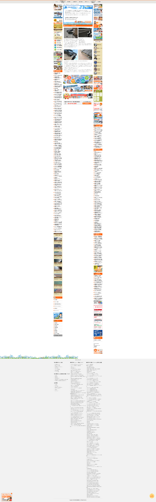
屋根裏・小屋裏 (89, 428)
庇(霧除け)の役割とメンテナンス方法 (57, 126)
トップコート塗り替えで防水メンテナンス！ (58, 229)
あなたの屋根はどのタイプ (90, 366)
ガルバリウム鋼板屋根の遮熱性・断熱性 (98, 136)
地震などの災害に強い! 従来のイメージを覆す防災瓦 (93, 438)
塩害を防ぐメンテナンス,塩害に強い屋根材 (58, 180)
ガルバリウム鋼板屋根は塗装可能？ (98, 134)
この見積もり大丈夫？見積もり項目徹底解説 (98, 245)
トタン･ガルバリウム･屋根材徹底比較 (58, 192)
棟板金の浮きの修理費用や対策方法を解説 (58, 86)
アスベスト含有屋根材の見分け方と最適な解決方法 (93, 439)
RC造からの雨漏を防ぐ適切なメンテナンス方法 (93, 445)
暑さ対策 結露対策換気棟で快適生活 (57, 152)
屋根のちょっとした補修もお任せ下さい (76, 371)
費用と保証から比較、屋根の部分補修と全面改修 (98, 160)
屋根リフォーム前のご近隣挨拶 (75, 372)
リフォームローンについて (74, 399)
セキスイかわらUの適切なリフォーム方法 (92, 373)
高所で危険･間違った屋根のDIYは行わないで (92, 446)
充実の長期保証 (57, 370)
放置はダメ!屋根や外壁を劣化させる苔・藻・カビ (58, 182)
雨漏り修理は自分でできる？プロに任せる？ (58, 82)
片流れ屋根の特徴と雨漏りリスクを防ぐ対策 (58, 143)
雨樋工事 (98, 55)
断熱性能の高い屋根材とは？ (57, 220)
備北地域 (56, 330)
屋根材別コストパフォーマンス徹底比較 (58, 175)
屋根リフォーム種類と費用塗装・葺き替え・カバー (98, 169)
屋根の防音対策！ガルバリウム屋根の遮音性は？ (98, 146)
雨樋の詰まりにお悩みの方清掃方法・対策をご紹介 (98, 284)
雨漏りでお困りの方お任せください (75, 370)
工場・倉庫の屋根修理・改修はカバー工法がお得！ (98, 280)
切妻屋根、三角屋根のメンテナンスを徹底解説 (58, 145)
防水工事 (98, 58)
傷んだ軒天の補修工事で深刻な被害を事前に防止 (58, 97)
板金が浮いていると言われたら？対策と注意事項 (98, 255)
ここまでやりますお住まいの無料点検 (93, 2)
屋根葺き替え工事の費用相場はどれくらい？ (98, 158)
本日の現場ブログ (57, 378)
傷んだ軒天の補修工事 (90, 453)
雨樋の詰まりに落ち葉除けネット (75, 419)
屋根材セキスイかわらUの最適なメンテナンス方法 (98, 188)
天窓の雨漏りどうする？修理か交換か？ (58, 217)
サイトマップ (57, 310)
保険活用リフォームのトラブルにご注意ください (98, 261)
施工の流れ (81, 1)
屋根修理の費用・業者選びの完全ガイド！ (58, 77)
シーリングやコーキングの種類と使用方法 (58, 129)
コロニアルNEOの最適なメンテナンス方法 (98, 190)
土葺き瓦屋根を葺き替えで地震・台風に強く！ (58, 120)
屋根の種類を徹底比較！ (96, 166)
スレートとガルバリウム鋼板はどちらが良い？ (98, 127)
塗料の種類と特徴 (89, 371)
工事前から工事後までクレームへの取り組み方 (98, 243)
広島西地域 (56, 327)
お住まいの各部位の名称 (58, 75)
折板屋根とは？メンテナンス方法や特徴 (98, 179)
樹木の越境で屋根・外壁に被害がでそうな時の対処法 (98, 259)
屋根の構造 (56, 88)
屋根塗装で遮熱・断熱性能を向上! (98, 223)
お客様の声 (75, 1)
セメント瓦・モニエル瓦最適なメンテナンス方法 (58, 117)
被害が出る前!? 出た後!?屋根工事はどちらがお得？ (98, 247)
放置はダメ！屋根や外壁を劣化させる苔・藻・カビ (93, 478)
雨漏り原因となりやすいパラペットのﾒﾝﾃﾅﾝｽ (58, 106)
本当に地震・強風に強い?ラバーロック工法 (58, 135)
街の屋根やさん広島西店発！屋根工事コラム (60, 380)
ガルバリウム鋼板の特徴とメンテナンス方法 (58, 199)
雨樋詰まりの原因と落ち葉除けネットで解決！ (98, 286)
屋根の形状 (56, 141)
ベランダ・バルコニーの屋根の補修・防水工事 (77, 384)
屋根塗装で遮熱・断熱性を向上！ (91, 432)
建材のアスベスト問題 (58, 168)
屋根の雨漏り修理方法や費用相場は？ (58, 208)
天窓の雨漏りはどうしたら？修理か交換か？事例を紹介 (94, 408)
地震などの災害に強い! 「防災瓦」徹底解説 (98, 214)
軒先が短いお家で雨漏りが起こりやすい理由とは (58, 164)
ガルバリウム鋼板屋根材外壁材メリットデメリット (98, 144)
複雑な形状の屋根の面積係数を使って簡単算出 (58, 139)
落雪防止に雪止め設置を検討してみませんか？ (77, 413)
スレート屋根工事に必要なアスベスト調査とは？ (58, 226)
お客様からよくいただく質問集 (91, 372)
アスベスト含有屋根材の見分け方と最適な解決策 (58, 166)
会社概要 (99, 1)
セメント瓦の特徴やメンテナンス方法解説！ (58, 115)
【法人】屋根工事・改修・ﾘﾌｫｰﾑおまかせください (98, 296)
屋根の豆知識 (57, 173)
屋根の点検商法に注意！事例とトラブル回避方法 (98, 253)
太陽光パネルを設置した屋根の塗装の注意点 (98, 181)
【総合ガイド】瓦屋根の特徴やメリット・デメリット (94, 393)
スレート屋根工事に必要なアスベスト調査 (92, 440)
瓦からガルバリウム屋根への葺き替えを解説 (98, 132)
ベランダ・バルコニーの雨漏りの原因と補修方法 (58, 113)
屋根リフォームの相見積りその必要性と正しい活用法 (98, 238)
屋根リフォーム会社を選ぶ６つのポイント (98, 198)
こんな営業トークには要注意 (98, 249)
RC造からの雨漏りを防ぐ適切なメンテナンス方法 (58, 211)
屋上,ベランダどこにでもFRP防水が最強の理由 (58, 108)
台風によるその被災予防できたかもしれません (98, 202)
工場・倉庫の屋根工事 (98, 290)
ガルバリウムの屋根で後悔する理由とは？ (58, 195)
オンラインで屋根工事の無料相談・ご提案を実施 (98, 236)
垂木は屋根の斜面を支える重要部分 (75, 404)
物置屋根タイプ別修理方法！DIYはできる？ (98, 276)
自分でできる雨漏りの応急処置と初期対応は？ (98, 225)
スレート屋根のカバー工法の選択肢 (98, 171)
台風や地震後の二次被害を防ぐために (98, 208)
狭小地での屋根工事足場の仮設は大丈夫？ (98, 192)
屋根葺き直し (99, 62)
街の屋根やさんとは (57, 364)
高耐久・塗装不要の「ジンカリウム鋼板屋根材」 (93, 444)
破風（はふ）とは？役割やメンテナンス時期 (58, 231)
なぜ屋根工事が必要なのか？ (98, 152)
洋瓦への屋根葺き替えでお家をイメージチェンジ (58, 187)
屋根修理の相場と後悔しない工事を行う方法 (98, 156)
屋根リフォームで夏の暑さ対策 (75, 385)
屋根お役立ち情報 (97, 199)
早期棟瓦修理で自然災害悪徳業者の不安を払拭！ (58, 122)
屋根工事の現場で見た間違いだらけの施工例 (98, 216)
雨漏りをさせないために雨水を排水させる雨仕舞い (93, 485)
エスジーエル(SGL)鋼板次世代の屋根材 (58, 197)
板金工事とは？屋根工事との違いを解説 (58, 84)
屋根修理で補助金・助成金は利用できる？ (98, 231)
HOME (64, 4)
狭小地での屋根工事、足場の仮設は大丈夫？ (92, 379)
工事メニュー (87, 1)
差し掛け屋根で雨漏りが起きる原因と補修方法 (93, 484)
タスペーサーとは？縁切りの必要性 (57, 99)
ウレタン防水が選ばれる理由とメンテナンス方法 (58, 101)
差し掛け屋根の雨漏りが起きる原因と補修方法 (58, 148)
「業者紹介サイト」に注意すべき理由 (98, 263)
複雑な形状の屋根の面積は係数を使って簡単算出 (93, 427)
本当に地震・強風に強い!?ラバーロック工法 (92, 481)
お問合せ (56, 308)
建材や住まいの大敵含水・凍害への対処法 (58, 154)
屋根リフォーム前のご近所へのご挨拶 (97, 240)
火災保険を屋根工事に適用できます (75, 383)
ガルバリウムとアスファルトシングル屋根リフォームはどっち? (58, 190)
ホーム (57, 1)
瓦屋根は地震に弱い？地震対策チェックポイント (98, 212)
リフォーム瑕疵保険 (57, 369)
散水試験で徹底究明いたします (75, 379)
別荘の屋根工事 (97, 294)
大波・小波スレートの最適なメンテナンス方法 (58, 124)
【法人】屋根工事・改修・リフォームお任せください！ (78, 390)
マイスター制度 (57, 371)
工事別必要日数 (97, 195)
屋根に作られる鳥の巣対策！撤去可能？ (98, 288)
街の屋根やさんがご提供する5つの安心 (63, 2)
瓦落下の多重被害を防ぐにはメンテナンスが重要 (98, 204)
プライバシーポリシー (58, 306)
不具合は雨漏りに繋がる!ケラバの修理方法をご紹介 (93, 414)
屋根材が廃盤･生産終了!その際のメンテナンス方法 (93, 416)
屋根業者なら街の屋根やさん (58, 387)
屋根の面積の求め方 (57, 137)
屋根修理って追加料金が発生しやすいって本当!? (98, 257)
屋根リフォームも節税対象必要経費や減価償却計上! (98, 298)
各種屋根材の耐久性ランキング (91, 465)
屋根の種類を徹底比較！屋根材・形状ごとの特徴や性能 (94, 394)
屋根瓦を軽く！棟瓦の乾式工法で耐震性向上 (98, 210)
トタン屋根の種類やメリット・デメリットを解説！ (93, 400)
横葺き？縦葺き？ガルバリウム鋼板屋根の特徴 (98, 142)
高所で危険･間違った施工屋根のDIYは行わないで (58, 204)
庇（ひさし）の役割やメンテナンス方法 (58, 213)
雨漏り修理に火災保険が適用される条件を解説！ (98, 227)
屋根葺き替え (99, 44)
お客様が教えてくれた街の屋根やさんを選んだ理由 (61, 379)
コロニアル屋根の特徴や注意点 (97, 175)
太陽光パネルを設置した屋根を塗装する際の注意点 (77, 423)
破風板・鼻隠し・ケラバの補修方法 (91, 407)
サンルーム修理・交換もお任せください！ (98, 278)
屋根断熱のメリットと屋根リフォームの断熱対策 (58, 222)
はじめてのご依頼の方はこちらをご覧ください (77, 364)
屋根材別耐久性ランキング (57, 178)
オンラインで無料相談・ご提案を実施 (76, 365)
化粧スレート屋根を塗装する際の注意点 (97, 183)
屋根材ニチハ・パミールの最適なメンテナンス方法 (98, 185)
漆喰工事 (98, 51)
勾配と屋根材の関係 (89, 433)
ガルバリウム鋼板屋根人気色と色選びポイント (98, 138)
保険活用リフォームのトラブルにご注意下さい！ (93, 474)
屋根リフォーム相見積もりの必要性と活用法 (76, 397)
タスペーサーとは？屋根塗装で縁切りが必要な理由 (93, 413)
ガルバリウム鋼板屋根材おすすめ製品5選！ (98, 140)
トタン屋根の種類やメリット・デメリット (98, 177)
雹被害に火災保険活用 (90, 494)
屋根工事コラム (68, 4)
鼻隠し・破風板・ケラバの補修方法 (58, 90)
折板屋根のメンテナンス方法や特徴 (91, 401)
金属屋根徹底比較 (89, 468)
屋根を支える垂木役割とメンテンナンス (58, 206)
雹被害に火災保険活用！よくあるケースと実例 (98, 229)
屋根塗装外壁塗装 (98, 70)
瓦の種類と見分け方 (57, 162)
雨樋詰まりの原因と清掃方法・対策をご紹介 (76, 418)
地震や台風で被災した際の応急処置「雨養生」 (58, 133)
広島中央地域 (56, 324)
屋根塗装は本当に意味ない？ (57, 79)
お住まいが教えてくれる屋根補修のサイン (98, 162)
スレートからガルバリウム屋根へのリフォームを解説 (98, 130)
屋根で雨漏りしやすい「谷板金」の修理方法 (58, 160)
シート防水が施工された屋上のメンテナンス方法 (58, 104)
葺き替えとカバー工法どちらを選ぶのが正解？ (98, 164)
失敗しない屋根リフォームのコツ (98, 154)
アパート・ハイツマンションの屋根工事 (98, 292)
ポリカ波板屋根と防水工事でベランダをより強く (98, 282)
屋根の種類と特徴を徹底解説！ (57, 73)
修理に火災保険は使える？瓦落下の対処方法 (98, 206)
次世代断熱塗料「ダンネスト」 (97, 221)
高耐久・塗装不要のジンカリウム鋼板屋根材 (58, 201)
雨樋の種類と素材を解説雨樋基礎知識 (58, 224)
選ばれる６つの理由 (57, 365)
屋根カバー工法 (99, 48)
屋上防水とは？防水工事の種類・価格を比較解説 (58, 110)
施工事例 (68, 1)
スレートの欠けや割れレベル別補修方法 (98, 173)
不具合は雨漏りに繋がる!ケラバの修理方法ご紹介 (58, 92)
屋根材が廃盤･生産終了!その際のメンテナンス (58, 185)
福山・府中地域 (57, 333)
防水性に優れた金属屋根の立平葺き (91, 472)
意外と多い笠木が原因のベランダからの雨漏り (58, 95)
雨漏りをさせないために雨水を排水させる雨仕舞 (58, 158)
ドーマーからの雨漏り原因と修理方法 (58, 215)
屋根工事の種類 (97, 41)
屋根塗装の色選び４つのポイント (97, 218)
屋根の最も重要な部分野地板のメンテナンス (58, 172)
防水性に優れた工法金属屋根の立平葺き (57, 131)
